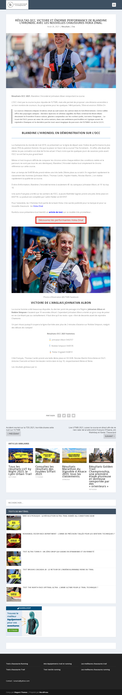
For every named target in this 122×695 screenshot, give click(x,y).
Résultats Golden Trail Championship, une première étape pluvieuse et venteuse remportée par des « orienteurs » (101, 476)
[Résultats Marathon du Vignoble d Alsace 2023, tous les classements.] (74, 455)
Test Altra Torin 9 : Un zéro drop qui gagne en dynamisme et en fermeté (58, 551)
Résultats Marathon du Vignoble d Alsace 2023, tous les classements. (74, 471)
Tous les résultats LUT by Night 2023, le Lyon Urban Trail (20, 470)
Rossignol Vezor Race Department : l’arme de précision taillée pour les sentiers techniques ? (69, 534)
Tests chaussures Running (17, 664)
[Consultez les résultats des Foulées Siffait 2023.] (47, 455)
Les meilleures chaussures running (95, 669)
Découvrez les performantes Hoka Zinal (61, 220)
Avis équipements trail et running (58, 664)
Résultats (65, 26)
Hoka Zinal (38, 206)
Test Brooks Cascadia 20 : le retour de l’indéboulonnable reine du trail (58, 569)
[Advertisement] (61, 388)
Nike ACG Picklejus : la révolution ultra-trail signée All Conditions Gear (58, 516)
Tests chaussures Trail (15, 669)
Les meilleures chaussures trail (94, 664)
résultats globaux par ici (26, 367)
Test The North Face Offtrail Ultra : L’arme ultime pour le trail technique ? (60, 587)
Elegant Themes (20, 692)
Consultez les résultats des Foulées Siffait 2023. (45, 470)
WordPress (43, 692)
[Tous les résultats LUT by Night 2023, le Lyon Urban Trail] (20, 455)
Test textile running (52, 669)
